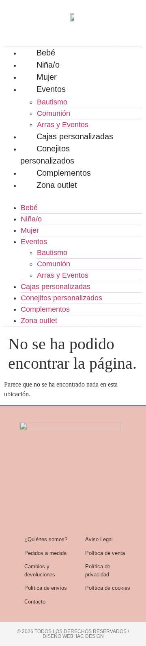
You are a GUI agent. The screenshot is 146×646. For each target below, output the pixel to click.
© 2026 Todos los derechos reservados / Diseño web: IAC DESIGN (73, 634)
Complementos (63, 172)
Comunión (53, 113)
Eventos (51, 89)
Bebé (45, 52)
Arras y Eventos (62, 125)
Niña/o (48, 64)
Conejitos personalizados (47, 154)
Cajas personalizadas (74, 136)
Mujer (46, 76)
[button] (73, 196)
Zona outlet (56, 185)
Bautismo (52, 102)
